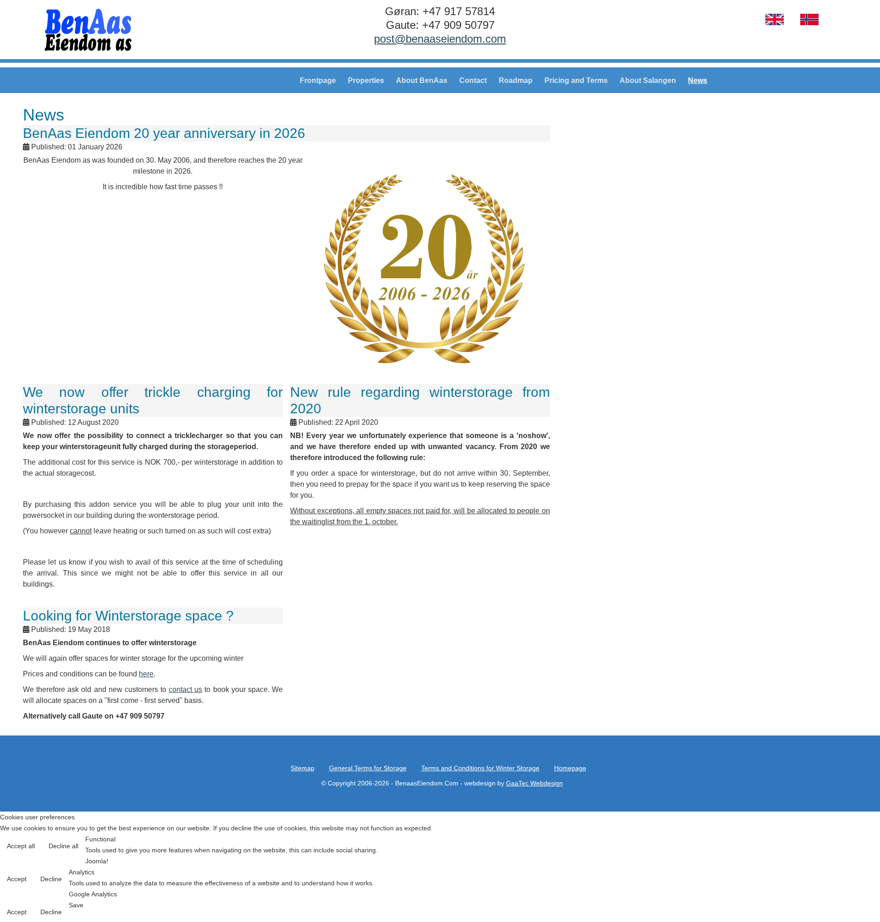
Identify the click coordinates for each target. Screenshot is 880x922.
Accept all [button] (21, 846)
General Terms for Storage (368, 768)
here (146, 674)
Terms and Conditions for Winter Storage (480, 768)
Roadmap (516, 80)
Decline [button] (51, 879)
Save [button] (76, 905)
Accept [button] (17, 879)
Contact (473, 80)
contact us (185, 689)
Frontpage (318, 80)
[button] (853, 895)
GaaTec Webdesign (534, 783)
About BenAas (421, 80)
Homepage (570, 768)
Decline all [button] (63, 846)
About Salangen (648, 80)
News (697, 80)
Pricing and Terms (576, 80)
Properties (366, 80)
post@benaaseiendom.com (440, 39)
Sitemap (302, 768)
